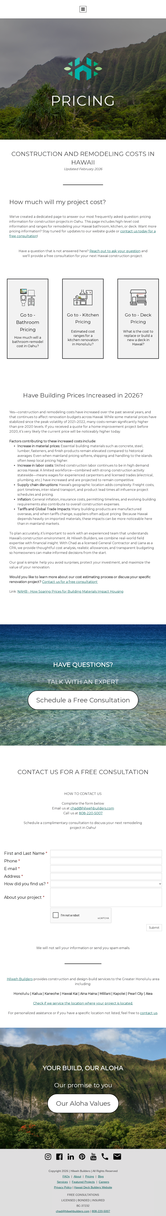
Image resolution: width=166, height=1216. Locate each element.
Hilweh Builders (20, 979)
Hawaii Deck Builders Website (93, 1187)
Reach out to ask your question (114, 251)
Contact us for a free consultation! (70, 582)
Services (62, 1181)
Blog (101, 1176)
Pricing (89, 1176)
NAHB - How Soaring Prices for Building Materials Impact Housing (70, 591)
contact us (148, 1013)
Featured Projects (83, 1181)
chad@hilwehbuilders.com (92, 808)
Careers (104, 1181)
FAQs (66, 1176)
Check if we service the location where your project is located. (83, 1003)
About (77, 1176)
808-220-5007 (91, 813)
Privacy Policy (63, 1187)
